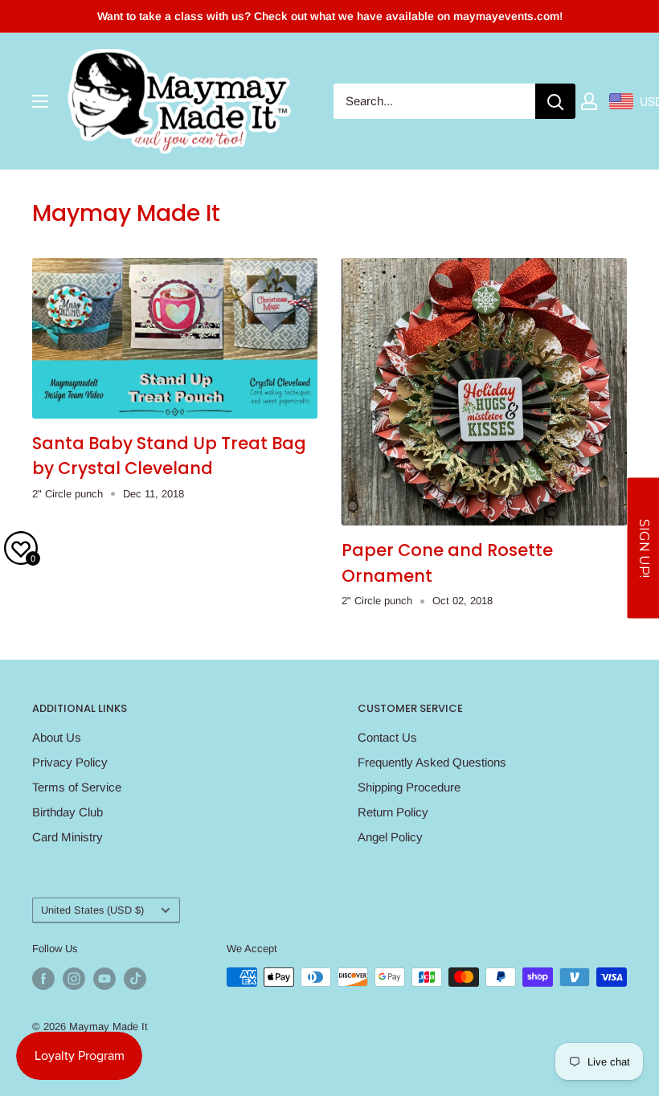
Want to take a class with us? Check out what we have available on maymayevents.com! (330, 16)
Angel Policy (390, 837)
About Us (56, 737)
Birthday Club (67, 812)
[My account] (589, 101)
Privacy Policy (70, 762)
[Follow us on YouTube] (104, 978)
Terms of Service (76, 787)
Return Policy (393, 812)
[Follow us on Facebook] (43, 978)
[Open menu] (40, 101)
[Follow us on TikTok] (135, 978)
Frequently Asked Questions (432, 762)
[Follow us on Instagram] (74, 978)
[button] (643, 548)
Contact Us (387, 737)
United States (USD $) (92, 910)
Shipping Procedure (409, 787)
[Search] (555, 101)
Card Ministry (67, 837)
